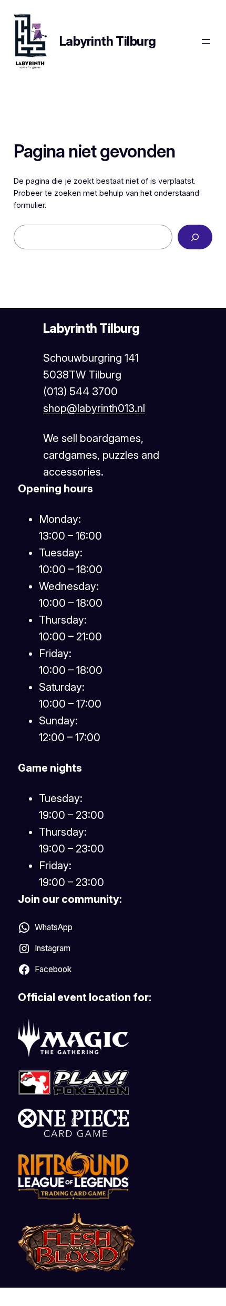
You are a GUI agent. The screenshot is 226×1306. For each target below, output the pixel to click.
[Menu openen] (206, 41)
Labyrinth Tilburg (107, 41)
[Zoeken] (195, 237)
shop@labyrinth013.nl (94, 408)
